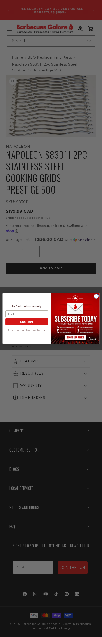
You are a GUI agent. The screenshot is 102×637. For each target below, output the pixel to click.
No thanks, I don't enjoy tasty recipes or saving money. (26, 330)
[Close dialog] (96, 296)
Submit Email (26, 322)
